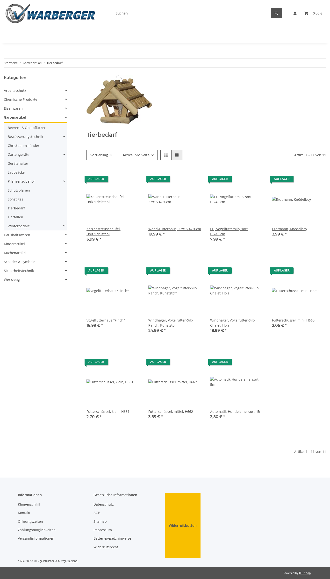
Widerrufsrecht (105, 547)
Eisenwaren (13, 108)
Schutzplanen (19, 190)
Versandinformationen (36, 538)
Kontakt (24, 512)
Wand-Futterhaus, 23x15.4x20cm (174, 229)
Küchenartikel (15, 252)
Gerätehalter (18, 163)
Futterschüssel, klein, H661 (107, 411)
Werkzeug (12, 279)
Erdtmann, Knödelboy (289, 229)
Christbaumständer (23, 145)
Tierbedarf (16, 208)
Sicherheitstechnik (19, 270)
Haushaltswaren (17, 235)
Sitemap (100, 521)
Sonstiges (15, 199)
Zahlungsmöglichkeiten (37, 530)
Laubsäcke (16, 172)
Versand (72, 561)
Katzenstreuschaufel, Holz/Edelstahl (103, 231)
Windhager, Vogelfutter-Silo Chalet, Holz (232, 323)
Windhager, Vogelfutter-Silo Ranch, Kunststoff (170, 323)
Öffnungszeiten (30, 521)
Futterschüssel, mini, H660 (293, 320)
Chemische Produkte (20, 99)
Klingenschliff (29, 504)
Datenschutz (103, 504)
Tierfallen (15, 217)
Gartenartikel (15, 117)
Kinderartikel (14, 244)
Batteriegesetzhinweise (112, 538)
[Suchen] (276, 13)
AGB (96, 512)
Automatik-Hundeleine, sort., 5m (236, 411)
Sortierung (99, 155)
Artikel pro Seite (136, 155)
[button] (295, 13)
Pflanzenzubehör (21, 181)
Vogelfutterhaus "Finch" (105, 320)
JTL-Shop (305, 573)
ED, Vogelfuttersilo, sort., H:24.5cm (229, 231)
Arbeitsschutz (15, 90)
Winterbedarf (18, 226)
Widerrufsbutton (183, 525)
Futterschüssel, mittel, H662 (170, 411)
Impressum (102, 530)
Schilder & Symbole (19, 261)
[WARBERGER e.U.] (50, 13)
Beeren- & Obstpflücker (27, 127)
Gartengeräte (18, 154)
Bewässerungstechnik (25, 136)
